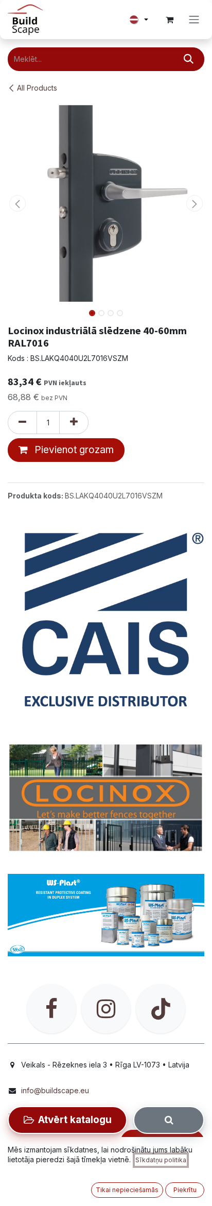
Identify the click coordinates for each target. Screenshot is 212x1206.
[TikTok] (160, 1008)
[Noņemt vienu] (22, 423)
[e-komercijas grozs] (169, 19)
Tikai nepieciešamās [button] (127, 1190)
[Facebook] (51, 1008)
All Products (37, 87)
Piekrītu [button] (185, 1190)
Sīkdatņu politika (160, 1160)
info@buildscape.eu (55, 1090)
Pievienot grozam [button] (73, 450)
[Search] (168, 1120)
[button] (17, 203)
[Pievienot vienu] (74, 423)
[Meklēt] (188, 59)
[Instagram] (106, 1008)
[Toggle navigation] (194, 19)
